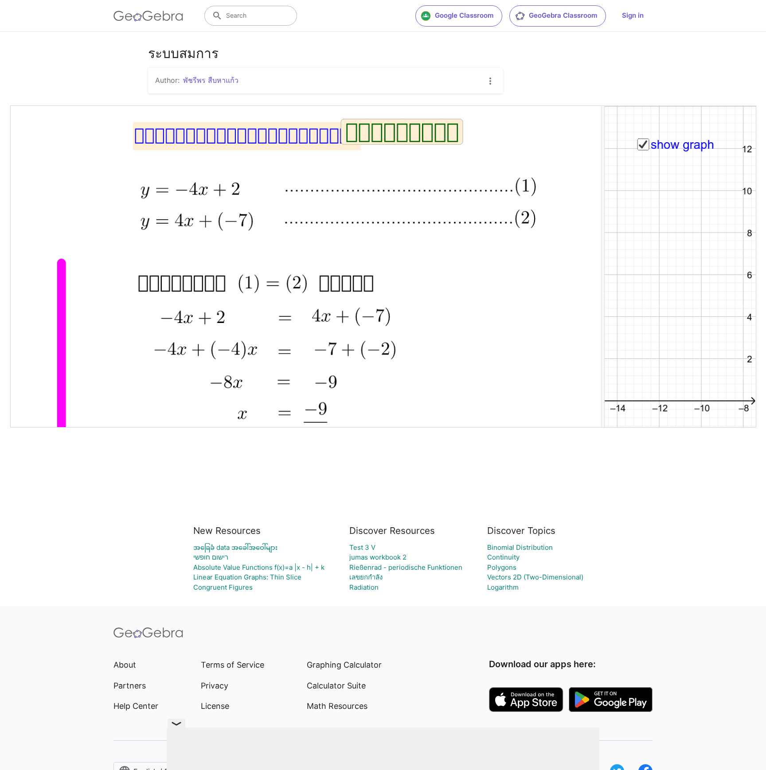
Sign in (633, 15)
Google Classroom (464, 15)
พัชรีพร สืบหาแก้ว (210, 80)
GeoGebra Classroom (563, 15)
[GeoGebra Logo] (148, 16)
